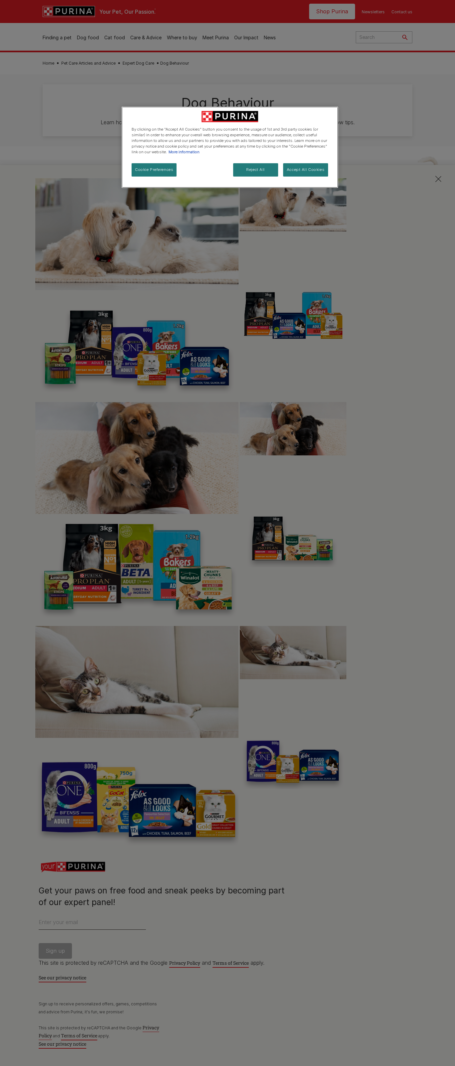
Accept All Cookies (305, 169)
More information (184, 152)
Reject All (255, 169)
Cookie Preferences (154, 169)
